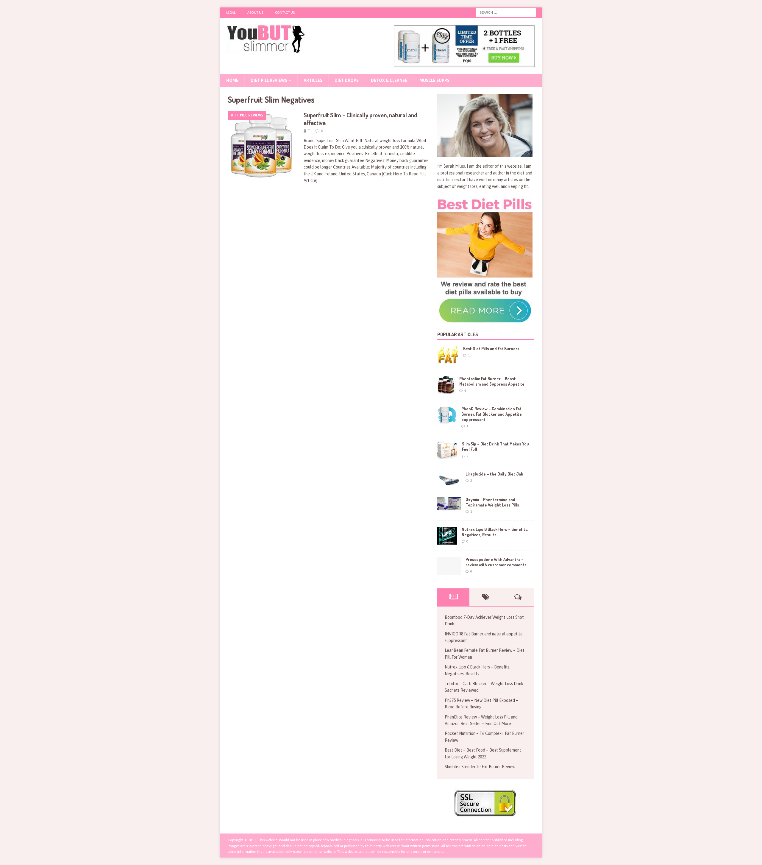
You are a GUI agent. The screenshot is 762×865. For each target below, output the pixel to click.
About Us (255, 12)
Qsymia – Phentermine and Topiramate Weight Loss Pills (492, 502)
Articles (313, 80)
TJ (310, 131)
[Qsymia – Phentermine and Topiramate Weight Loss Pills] (449, 503)
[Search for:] (506, 12)
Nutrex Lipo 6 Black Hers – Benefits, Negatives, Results (495, 532)
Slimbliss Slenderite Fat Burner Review (480, 766)
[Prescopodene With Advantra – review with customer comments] (449, 566)
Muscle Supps (434, 80)
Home (232, 80)
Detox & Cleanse (389, 80)
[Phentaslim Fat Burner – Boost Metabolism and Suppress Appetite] (446, 385)
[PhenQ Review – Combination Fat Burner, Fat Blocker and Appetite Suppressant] (447, 415)
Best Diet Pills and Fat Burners (491, 348)
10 (469, 355)
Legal (230, 12)
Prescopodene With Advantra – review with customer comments (496, 562)
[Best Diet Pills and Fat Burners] (448, 355)
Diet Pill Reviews (269, 80)
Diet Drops (347, 80)
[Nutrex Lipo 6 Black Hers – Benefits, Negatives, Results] (447, 536)
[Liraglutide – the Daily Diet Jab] (449, 478)
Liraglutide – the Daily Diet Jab (494, 473)
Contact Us (285, 12)
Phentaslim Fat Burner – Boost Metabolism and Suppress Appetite (491, 381)
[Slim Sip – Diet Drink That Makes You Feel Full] (447, 450)
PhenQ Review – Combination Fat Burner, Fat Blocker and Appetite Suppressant (491, 414)
